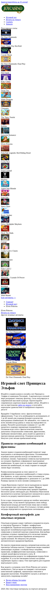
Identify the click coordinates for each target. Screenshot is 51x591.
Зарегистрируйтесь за (14, 2)
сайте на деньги (24, 405)
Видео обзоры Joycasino (16, 580)
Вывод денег (11, 582)
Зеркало (9, 24)
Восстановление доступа (16, 585)
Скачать (9, 22)
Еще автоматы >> (8, 298)
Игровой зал (11, 17)
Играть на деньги (13, 20)
